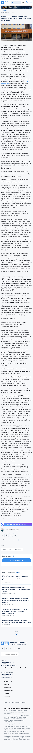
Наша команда (8, 690)
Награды (6, 684)
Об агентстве (8, 681)
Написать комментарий (16, 560)
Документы (7, 687)
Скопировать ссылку (10, 540)
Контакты (7, 696)
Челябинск (17, 549)
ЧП (10, 549)
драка (4, 549)
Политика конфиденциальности (17, 702)
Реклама (6, 693)
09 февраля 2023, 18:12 (8, 13)
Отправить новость (11, 654)
